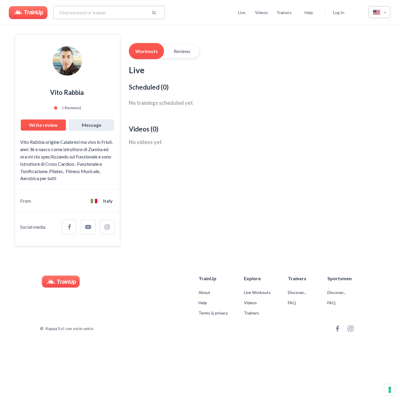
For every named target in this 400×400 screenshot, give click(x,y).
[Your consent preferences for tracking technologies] (389, 389)
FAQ (292, 302)
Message (91, 125)
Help (309, 12)
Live (241, 12)
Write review (43, 125)
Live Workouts (257, 292)
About (204, 292)
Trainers (284, 12)
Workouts (146, 51)
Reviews (182, 51)
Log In (338, 12)
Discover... (297, 292)
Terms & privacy (213, 313)
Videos (261, 12)
